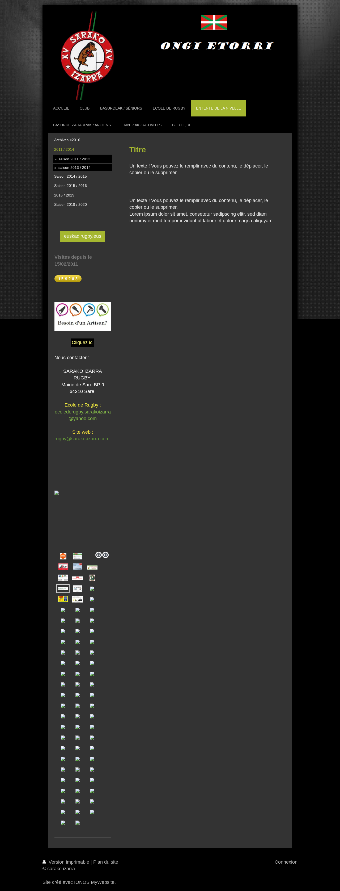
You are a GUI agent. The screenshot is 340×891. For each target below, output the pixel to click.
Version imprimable (69, 862)
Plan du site (105, 862)
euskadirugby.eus (82, 236)
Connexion (286, 862)
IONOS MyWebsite (94, 882)
